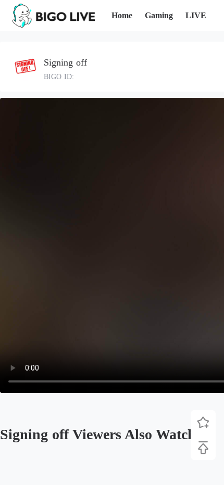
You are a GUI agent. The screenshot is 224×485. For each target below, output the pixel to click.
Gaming (159, 15)
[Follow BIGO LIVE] (203, 422)
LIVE (195, 15)
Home (121, 15)
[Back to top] (203, 447)
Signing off (65, 62)
